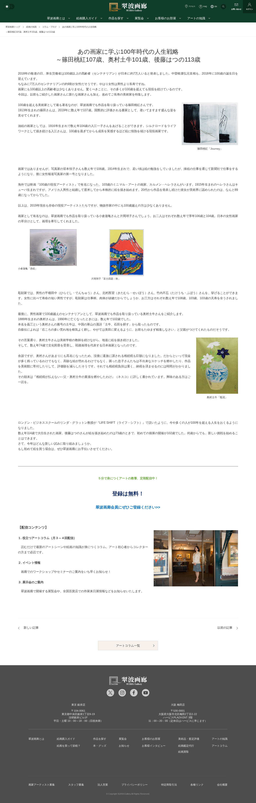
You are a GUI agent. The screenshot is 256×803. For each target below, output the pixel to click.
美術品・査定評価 (188, 738)
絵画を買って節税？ (68, 745)
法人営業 (102, 784)
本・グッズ (99, 745)
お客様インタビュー (153, 745)
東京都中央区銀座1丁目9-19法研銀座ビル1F (78, 714)
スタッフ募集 (76, 784)
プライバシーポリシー (134, 784)
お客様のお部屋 (151, 738)
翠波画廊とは (36, 738)
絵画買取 (183, 751)
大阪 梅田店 (178, 704)
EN (216, 6)
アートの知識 (220, 738)
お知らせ (124, 745)
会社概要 (222, 784)
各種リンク (197, 784)
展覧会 (123, 738)
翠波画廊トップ (13, 27)
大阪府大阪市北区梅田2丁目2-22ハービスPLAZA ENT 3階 (178, 714)
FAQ (205, 6)
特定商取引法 (169, 784)
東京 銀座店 (78, 704)
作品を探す (99, 738)
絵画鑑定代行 (186, 745)
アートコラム (220, 745)
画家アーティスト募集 (41, 784)
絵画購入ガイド (66, 738)
